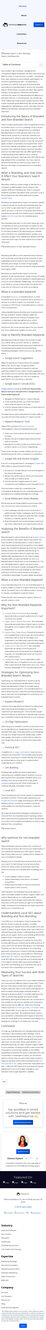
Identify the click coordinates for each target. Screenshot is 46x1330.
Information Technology (11, 1249)
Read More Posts (23, 1151)
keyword (14, 297)
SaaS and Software (8, 1230)
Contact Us (39, 25)
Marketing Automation (30, 1092)
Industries (22, 25)
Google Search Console (10, 389)
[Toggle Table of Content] (40, 65)
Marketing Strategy (9, 1261)
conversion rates (37, 1008)
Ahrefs (28, 426)
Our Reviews (6, 1296)
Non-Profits (6, 1234)
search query (39, 537)
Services (23, 6)
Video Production (8, 1276)
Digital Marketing (13, 1092)
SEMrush (21, 426)
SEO (4, 1082)
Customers (22, 34)
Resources (22, 43)
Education (5, 1238)
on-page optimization (21, 752)
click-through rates (14, 216)
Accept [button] (23, 1326)
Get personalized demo (23, 1122)
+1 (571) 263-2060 (23, 1207)
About (24, 15)
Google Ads (39, 463)
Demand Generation (9, 1265)
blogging (5, 783)
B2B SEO (5, 1280)
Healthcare (5, 1242)
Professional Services (9, 1245)
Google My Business (9, 801)
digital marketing (17, 127)
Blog (3, 1304)
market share (6, 198)
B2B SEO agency (13, 957)
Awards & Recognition (10, 1308)
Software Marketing (9, 1273)
